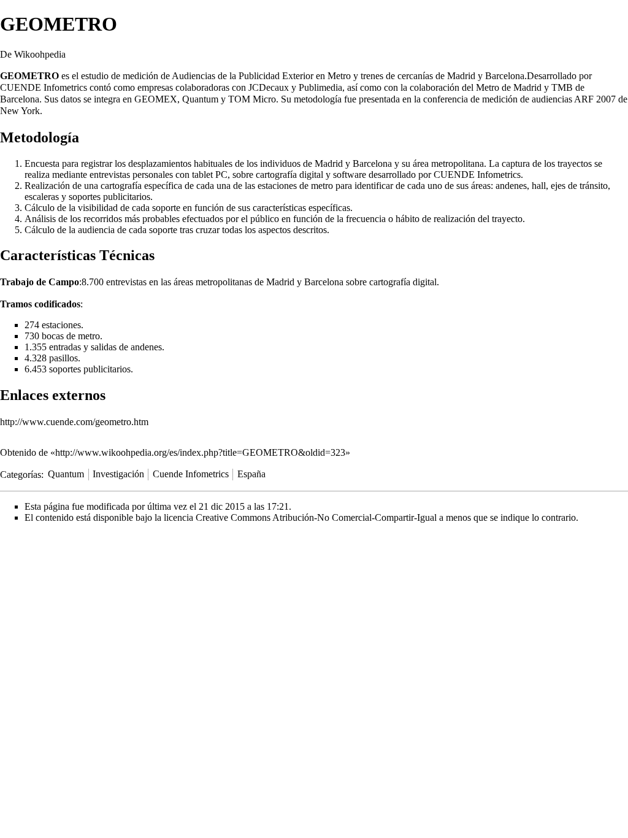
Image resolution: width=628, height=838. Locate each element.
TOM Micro (252, 99)
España (251, 474)
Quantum (66, 474)
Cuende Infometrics (191, 474)
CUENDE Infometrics (43, 87)
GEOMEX (155, 99)
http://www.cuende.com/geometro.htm (74, 422)
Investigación (118, 474)
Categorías (20, 474)
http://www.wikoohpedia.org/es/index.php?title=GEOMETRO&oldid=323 (200, 452)
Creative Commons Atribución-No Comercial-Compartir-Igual (316, 517)
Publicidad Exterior (276, 76)
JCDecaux (268, 87)
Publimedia (320, 87)
